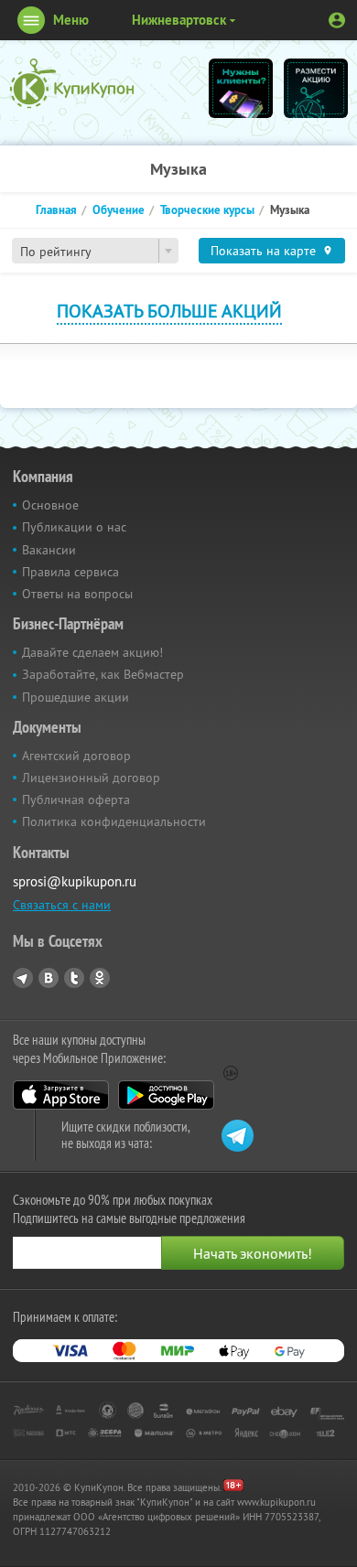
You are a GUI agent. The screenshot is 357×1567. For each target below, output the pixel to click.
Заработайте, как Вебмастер (103, 674)
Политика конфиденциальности (114, 821)
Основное (50, 505)
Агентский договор (76, 755)
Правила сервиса (70, 571)
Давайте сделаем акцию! (92, 652)
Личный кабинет (337, 20)
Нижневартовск (179, 19)
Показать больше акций (169, 310)
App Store (61, 1095)
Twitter (74, 978)
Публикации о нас (74, 527)
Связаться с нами (62, 904)
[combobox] (95, 250)
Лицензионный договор (91, 777)
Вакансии (49, 550)
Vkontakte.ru (48, 978)
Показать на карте (263, 250)
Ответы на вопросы (77, 593)
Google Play (166, 1095)
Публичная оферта (76, 799)
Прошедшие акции (75, 697)
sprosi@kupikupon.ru (74, 881)
